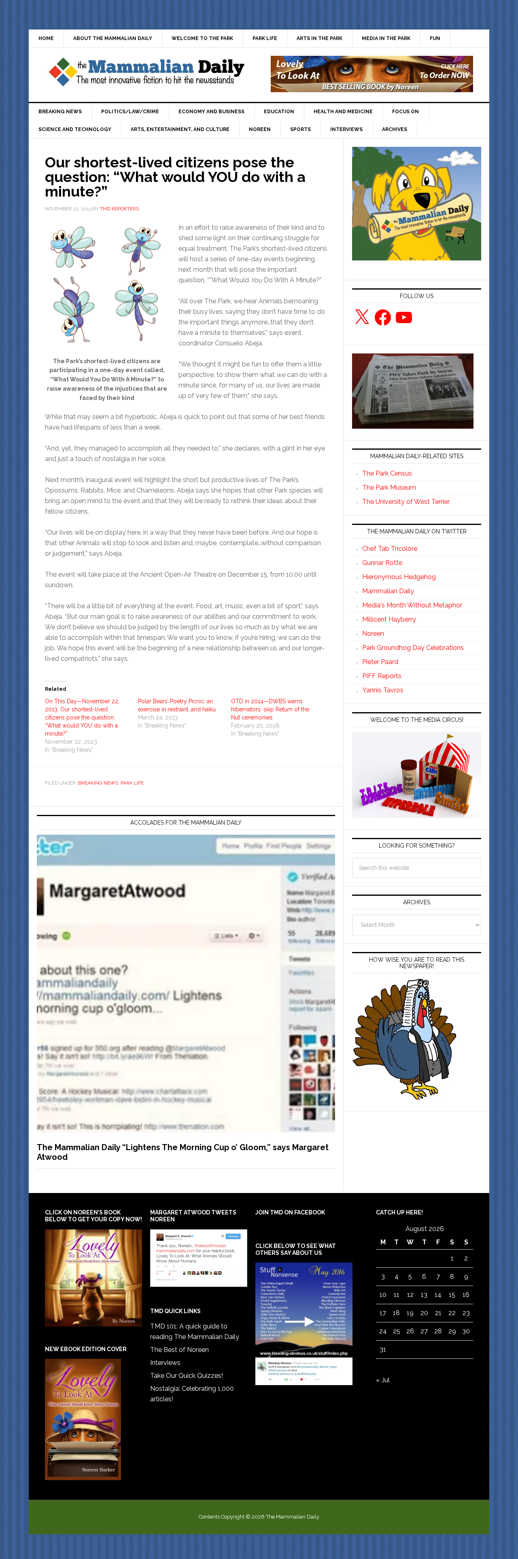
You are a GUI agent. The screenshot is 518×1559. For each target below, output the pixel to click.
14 (438, 1295)
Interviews (165, 1363)
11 (396, 1295)
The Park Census (387, 473)
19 (410, 1313)
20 (424, 1313)
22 (452, 1313)
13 (424, 1295)
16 (466, 1295)
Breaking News (98, 783)
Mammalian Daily (388, 591)
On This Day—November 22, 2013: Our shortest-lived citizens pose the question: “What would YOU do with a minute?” (82, 717)
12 (410, 1295)
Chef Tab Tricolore (389, 548)
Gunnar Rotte (382, 563)
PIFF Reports (381, 676)
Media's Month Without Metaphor (412, 605)
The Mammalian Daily (146, 74)
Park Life (132, 783)
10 (383, 1295)
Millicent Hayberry (389, 619)
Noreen (373, 633)
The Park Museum (389, 487)
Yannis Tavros (382, 690)
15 (452, 1295)
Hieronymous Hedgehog (399, 577)
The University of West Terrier (406, 502)
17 (383, 1313)
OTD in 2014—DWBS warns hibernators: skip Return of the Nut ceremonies (270, 709)
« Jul (383, 1380)
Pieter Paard (380, 662)
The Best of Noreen (179, 1350)
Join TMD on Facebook (290, 1212)
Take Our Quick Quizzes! (186, 1375)
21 (438, 1313)
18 (396, 1313)
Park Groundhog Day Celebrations (413, 648)
